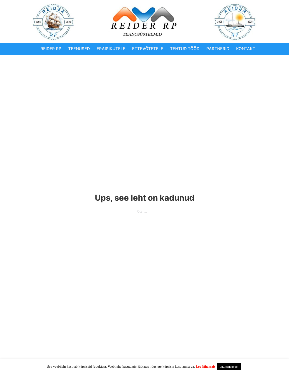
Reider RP (50, 48)
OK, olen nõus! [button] (229, 366)
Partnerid (217, 48)
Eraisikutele (111, 48)
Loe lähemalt (205, 366)
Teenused (79, 48)
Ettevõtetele (147, 48)
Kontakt (245, 48)
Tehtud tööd (185, 48)
